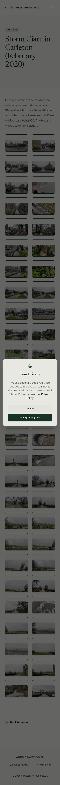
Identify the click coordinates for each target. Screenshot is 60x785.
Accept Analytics (30, 417)
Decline (30, 408)
